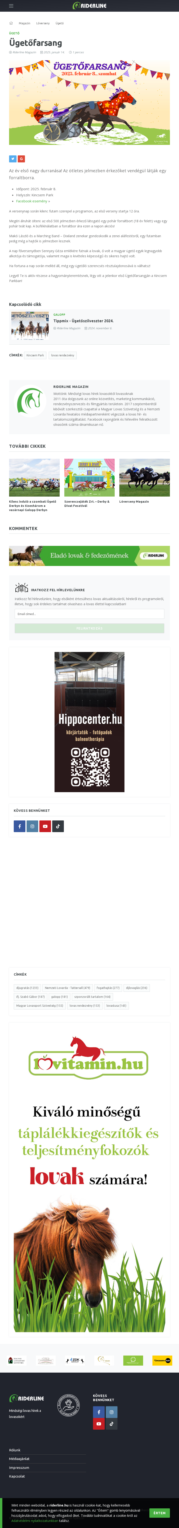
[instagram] (32, 826)
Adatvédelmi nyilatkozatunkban (34, 1520)
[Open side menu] (11, 6)
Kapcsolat (17, 1476)
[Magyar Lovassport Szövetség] (17, 1361)
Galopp (59, 314)
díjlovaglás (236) (136, 987)
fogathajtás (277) (108, 987)
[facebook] (19, 826)
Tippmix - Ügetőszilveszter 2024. (83, 321)
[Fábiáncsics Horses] (104, 1361)
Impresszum (19, 1468)
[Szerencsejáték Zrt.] (133, 1361)
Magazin (24, 23)
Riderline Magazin (24, 52)
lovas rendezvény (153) (85, 1005)
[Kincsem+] (162, 1361)
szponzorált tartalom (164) (92, 996)
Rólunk (14, 1450)
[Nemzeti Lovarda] (46, 1361)
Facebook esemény (32, 201)
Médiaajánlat (19, 1459)
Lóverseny (43, 23)
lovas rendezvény (62, 355)
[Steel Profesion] (75, 1361)
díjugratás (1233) (27, 987)
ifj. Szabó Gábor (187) (30, 996)
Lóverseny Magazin (134, 501)
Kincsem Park (35, 355)
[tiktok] (58, 826)
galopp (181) (59, 996)
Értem (160, 1513)
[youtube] (45, 826)
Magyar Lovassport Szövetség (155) (39, 1005)
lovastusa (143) (116, 1005)
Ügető (14, 33)
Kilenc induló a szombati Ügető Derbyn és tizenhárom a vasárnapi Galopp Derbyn (32, 506)
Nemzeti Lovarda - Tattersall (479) (67, 987)
